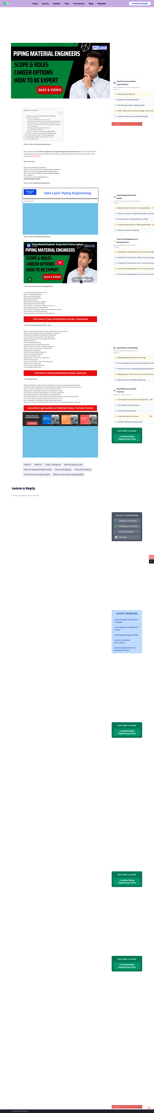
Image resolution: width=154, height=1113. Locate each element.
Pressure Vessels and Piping (128, 230)
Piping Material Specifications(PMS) (35, 302)
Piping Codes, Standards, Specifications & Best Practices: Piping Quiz (45, 331)
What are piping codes (73, 464)
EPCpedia (102, 4)
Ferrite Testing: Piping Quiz (32, 356)
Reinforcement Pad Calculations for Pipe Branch (39, 313)
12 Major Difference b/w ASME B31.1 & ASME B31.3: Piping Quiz (42, 333)
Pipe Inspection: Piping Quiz (32, 350)
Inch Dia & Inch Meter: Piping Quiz (34, 365)
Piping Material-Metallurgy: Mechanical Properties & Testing (42, 309)
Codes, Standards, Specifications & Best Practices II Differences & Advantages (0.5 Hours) (52, 387)
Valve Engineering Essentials (126, 635)
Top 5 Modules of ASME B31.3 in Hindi (126, 628)
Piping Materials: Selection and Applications (134, 208)
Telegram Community (128, 521)
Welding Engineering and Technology (131, 358)
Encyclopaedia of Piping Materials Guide (132, 219)
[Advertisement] (60, 23)
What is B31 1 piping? (63, 469)
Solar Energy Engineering (126, 411)
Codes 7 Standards (53, 464)
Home (35, 4)
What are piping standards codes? (38, 469)
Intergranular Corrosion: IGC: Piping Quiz (36, 358)
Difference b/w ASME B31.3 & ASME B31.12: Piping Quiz (40, 335)
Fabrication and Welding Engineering (131, 380)
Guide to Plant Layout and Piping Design (132, 116)
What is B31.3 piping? (83, 469)
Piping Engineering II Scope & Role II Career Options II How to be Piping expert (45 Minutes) (52, 385)
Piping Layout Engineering (32, 296)
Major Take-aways (33, 118)
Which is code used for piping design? (68, 474)
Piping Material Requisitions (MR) (34, 304)
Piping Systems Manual (126, 94)
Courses (45, 4)
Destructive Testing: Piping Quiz (33, 354)
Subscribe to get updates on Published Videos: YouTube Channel (60, 408)
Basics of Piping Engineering (33, 294)
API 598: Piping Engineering (32, 343)
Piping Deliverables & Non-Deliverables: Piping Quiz (40, 339)
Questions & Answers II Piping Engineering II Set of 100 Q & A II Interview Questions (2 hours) (52, 402)
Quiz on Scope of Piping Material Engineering (41, 131)
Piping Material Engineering (32, 298)
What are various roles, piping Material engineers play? (44, 123)
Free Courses (79, 4)
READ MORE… (37, 156)
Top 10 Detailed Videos (32, 139)
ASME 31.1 (27, 464)
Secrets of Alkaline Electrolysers (122, 641)
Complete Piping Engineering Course (35, 292)
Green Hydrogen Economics (128, 416)
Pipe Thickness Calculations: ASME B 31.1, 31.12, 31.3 (39, 306)
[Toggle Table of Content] (59, 113)
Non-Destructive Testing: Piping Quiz (35, 352)
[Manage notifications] (149, 1108)
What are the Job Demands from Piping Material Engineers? (45, 121)
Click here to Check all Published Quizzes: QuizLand (60, 373)
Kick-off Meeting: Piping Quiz (32, 367)
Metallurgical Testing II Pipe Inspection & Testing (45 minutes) (43, 391)
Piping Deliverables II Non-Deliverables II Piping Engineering (42, 395)
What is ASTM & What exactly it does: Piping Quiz (39, 337)
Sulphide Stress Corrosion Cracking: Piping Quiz (39, 346)
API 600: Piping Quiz (30, 341)
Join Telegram (34, 126)
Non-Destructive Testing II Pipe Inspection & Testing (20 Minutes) (44, 393)
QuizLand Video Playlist (36, 129)
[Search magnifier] (140, 124)
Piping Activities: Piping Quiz (32, 363)
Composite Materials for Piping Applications (134, 225)
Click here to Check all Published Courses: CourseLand (60, 319)
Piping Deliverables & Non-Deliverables (36, 307)
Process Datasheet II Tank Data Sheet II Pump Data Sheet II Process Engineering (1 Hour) (51, 396)
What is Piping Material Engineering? (39, 119)
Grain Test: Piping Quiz (31, 360)
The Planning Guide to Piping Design (131, 105)
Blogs (91, 4)
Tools (66, 4)
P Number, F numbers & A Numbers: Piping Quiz (38, 361)
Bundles (56, 4)
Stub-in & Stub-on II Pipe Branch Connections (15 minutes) (42, 389)
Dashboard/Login (140, 3)
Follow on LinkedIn (126, 531)
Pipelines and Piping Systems (128, 100)
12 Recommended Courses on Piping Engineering (39, 135)
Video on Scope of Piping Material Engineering (42, 133)
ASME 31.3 (38, 464)
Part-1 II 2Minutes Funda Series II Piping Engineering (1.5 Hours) (43, 398)
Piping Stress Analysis (31, 300)
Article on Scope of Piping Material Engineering (42, 116)
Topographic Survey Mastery (128, 405)
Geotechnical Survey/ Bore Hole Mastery (132, 400)
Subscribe (123, 537)
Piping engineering (30, 151)
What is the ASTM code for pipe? (37, 474)
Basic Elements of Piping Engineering (35, 311)
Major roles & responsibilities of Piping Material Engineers (45, 124)
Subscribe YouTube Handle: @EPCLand (40, 128)
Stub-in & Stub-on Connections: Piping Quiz (38, 348)
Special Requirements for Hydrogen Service (125, 649)
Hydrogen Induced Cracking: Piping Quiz (37, 344)
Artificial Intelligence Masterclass (130, 422)
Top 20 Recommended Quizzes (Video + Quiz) (39, 137)
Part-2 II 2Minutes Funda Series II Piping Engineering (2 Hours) (43, 400)
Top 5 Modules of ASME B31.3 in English (126, 620)
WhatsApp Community (128, 526)
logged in (23, 495)
